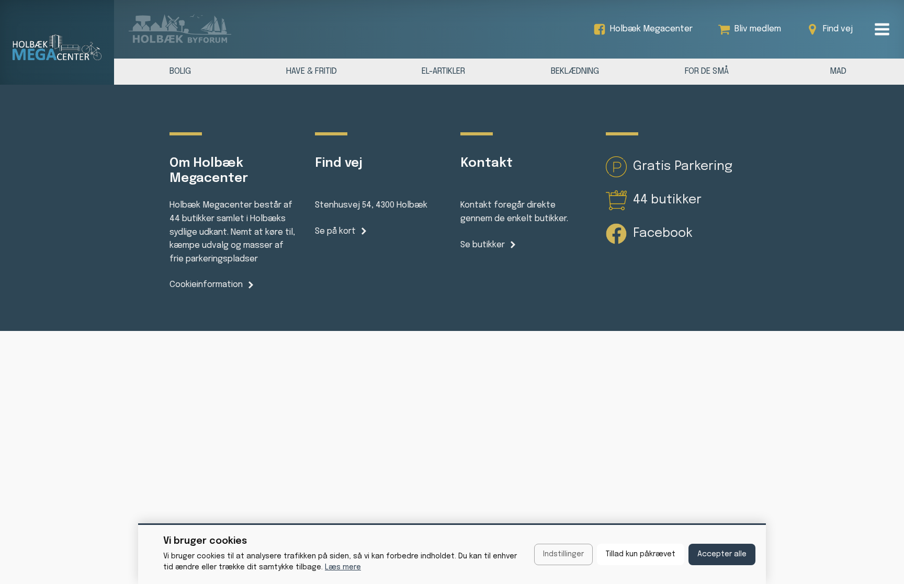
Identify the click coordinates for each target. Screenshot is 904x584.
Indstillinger (563, 554)
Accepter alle (722, 554)
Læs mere (343, 567)
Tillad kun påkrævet (640, 554)
